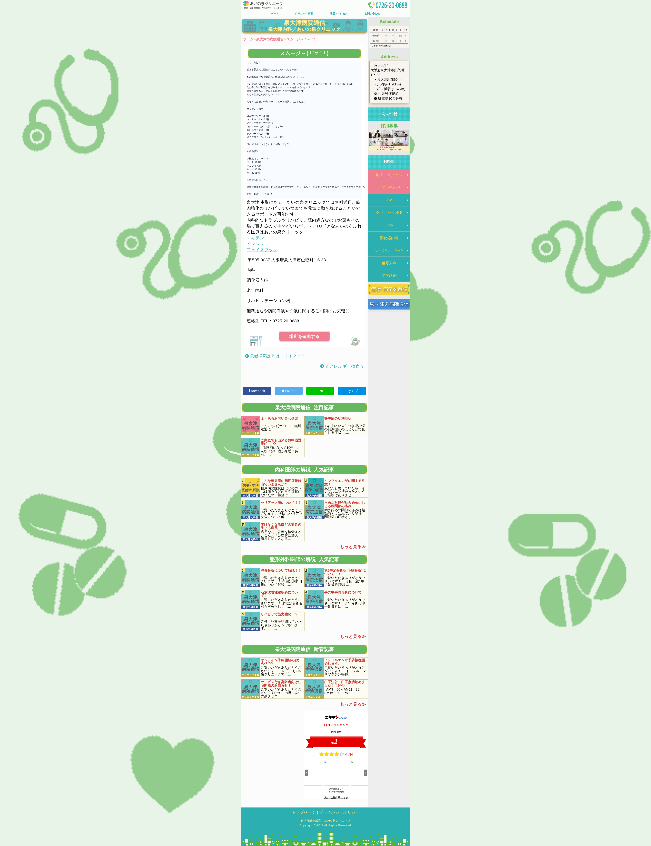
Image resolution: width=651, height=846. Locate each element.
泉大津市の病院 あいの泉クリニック (325, 820)
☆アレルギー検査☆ (344, 366)
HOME (274, 13)
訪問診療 (389, 275)
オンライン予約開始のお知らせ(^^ (281, 661)
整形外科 (389, 263)
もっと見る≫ (353, 546)
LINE (320, 391)
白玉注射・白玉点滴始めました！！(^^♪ (344, 683)
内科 (389, 225)
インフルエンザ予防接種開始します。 (344, 661)
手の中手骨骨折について (343, 592)
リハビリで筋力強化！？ (279, 614)
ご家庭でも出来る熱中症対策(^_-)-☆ (281, 441)
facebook (257, 391)
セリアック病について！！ (281, 502)
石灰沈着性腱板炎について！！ (279, 594)
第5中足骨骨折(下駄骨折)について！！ (345, 572)
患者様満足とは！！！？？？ (277, 356)
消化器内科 (389, 238)
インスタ (255, 243)
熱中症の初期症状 (337, 418)
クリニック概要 (304, 13)
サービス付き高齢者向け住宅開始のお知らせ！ (281, 683)
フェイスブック (262, 249)
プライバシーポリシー (339, 812)
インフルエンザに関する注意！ (344, 482)
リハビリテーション (389, 250)
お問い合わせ (372, 13)
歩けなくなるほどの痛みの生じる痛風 (281, 526)
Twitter (290, 391)
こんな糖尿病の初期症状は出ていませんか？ (281, 482)
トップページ (304, 812)
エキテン (255, 237)
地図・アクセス (339, 13)
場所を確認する (304, 336)
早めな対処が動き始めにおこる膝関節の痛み (344, 504)
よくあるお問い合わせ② (279, 418)
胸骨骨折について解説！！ (281, 570)
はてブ (352, 391)
